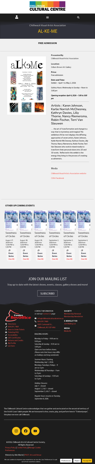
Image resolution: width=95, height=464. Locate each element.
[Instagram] (16, 431)
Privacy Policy (10, 447)
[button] (48, 17)
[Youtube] (35, 431)
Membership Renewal (72, 314)
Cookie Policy (22, 447)
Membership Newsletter (73, 316)
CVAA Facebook (57, 178)
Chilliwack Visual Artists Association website (68, 173)
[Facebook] (26, 431)
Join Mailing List (70, 323)
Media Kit (67, 331)
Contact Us (47, 314)
